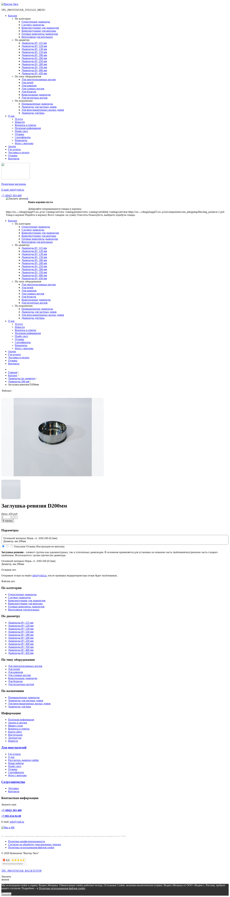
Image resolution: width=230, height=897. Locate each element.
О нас (11, 116)
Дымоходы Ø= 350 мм (34, 67)
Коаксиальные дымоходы (36, 94)
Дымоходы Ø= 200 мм (34, 58)
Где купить (14, 149)
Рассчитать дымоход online (23, 760)
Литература (14, 737)
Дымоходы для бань (33, 112)
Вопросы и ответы (25, 125)
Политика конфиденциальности (26, 841)
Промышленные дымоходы (37, 103)
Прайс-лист (21, 131)
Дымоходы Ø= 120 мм (34, 46)
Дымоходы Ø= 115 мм (34, 43)
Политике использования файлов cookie (62, 888)
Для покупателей (13, 747)
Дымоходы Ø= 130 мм (34, 49)
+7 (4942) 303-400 (11, 195)
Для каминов (29, 85)
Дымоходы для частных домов (39, 106)
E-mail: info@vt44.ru (12, 189)
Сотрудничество (13, 782)
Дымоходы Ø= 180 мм (34, 55)
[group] (52, 453)
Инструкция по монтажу (50, 546)
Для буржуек (29, 91)
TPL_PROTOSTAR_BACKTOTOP (21, 870)
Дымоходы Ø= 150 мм (34, 52)
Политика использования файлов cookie (31, 847)
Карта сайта (15, 731)
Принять (6, 894)
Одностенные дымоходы (36, 21)
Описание (20, 546)
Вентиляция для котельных (37, 36)
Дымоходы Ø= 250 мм (34, 61)
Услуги (19, 119)
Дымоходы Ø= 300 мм (34, 64)
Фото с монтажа (24, 143)
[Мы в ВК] (8, 827)
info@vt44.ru (39, 575)
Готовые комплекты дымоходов (40, 33)
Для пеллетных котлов (34, 97)
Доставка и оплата (18, 152)
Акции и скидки (17, 722)
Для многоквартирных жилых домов (43, 109)
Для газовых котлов (33, 88)
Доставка (13, 788)
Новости (20, 122)
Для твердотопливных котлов (39, 79)
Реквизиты (21, 140)
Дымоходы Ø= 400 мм (34, 70)
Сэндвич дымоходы (33, 24)
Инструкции (15, 734)
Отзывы (19, 134)
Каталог (12, 15)
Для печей (27, 82)
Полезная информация (28, 128)
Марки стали (15, 725)
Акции (12, 146)
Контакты (13, 158)
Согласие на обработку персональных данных (34, 844)
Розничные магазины (13, 184)
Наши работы (16, 763)
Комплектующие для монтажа (39, 30)
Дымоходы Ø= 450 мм (34, 73)
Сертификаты (23, 137)
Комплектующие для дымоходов (40, 27)
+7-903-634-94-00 (11, 816)
